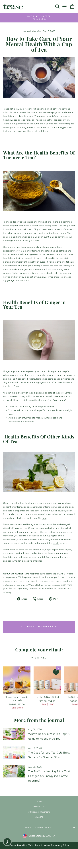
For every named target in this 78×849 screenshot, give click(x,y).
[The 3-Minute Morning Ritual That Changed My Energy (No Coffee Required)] (14, 771)
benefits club (39, 806)
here (44, 518)
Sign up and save (38, 827)
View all (39, 657)
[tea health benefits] (39, 77)
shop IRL (39, 817)
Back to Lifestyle (41, 626)
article (56, 543)
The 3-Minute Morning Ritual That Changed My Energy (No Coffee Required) (49, 776)
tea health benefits (32, 31)
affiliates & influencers (39, 811)
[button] (7, 841)
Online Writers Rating (32, 585)
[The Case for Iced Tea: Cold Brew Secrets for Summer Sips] (14, 752)
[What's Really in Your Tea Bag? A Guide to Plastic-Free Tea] (14, 734)
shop (39, 801)
